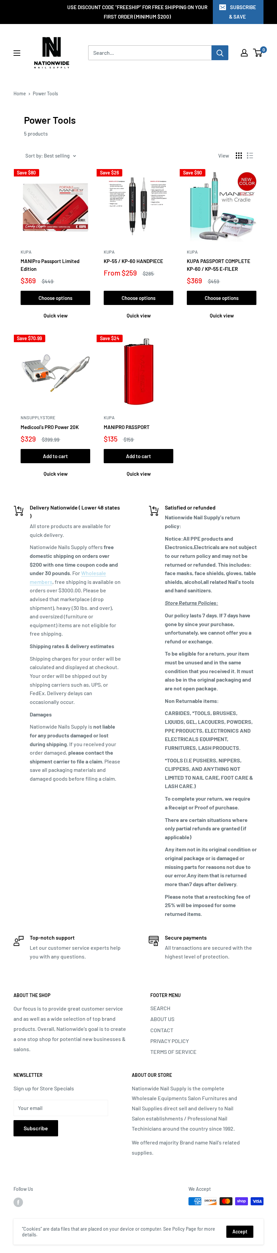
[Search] (219, 52)
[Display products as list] (250, 155)
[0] (258, 53)
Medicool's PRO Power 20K (50, 427)
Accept (239, 1231)
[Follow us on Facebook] (18, 1202)
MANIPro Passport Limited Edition (50, 265)
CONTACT (161, 1030)
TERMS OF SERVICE (173, 1051)
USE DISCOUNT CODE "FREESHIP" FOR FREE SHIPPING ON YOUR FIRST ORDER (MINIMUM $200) (137, 12)
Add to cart (55, 456)
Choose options (55, 298)
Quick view (56, 315)
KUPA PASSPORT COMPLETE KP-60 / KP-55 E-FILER (218, 265)
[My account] (244, 52)
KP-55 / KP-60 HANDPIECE (133, 261)
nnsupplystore (38, 417)
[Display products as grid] (239, 155)
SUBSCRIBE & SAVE (242, 12)
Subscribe (36, 1128)
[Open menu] (17, 53)
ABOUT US (162, 1019)
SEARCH (160, 1008)
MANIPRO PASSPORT (127, 427)
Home (20, 93)
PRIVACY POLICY (169, 1041)
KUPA (26, 252)
